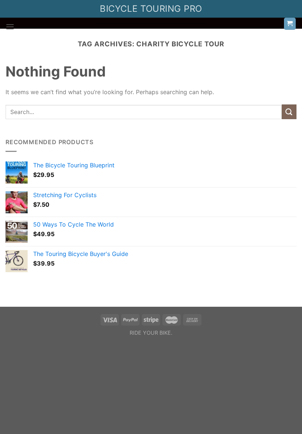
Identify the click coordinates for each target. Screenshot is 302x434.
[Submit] (289, 111)
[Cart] (290, 24)
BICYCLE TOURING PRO (151, 8)
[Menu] (10, 27)
